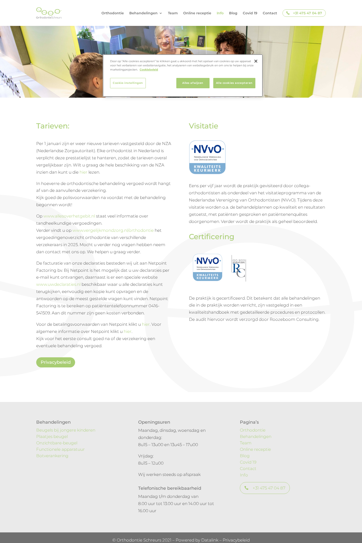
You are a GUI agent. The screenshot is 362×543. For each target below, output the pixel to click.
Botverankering (52, 455)
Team (173, 13)
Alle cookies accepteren (234, 83)
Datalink (209, 540)
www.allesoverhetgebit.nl (69, 216)
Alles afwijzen (192, 83)
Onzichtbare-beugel (56, 442)
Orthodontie (112, 13)
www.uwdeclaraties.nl (58, 284)
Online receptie (197, 13)
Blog (233, 13)
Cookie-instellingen (128, 83)
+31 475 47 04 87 (307, 13)
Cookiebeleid (149, 69)
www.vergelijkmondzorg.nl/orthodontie (113, 230)
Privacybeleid (56, 362)
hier (83, 172)
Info (220, 13)
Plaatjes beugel (52, 436)
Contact (270, 13)
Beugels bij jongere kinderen (65, 430)
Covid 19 (250, 13)
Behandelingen (255, 436)
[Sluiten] (255, 61)
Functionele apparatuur (60, 449)
